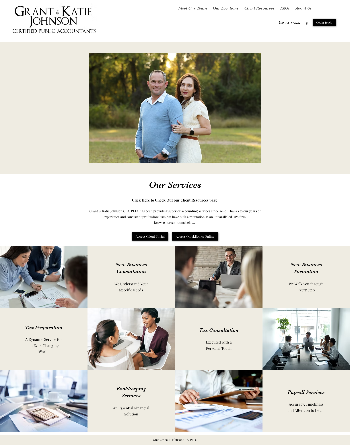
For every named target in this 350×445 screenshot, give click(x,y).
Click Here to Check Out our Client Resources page (175, 199)
